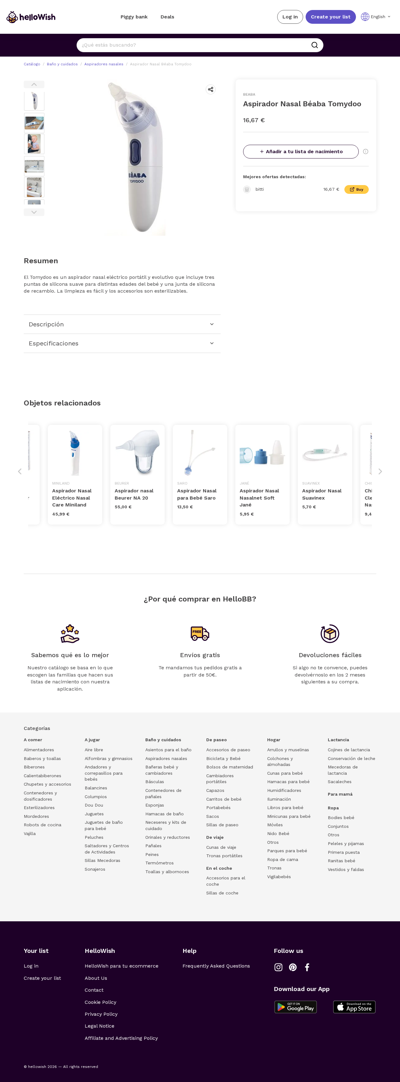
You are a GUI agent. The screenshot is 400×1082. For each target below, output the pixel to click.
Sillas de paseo (222, 824)
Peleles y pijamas (346, 843)
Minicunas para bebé (289, 816)
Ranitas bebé (341, 860)
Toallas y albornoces (167, 871)
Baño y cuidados (62, 64)
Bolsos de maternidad (229, 766)
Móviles (275, 824)
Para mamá (340, 794)
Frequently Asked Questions (216, 966)
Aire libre (94, 749)
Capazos (215, 790)
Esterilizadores (39, 807)
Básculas (154, 781)
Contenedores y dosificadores (40, 796)
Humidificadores (284, 790)
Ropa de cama (282, 859)
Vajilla (30, 833)
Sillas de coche (222, 892)
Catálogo (32, 64)
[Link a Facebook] (307, 967)
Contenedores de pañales (163, 793)
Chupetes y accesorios (47, 784)
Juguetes (94, 813)
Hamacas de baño (164, 813)
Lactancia (338, 739)
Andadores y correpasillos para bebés (103, 773)
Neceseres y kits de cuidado (165, 825)
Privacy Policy (101, 1014)
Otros (273, 842)
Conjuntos (338, 826)
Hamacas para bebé (288, 781)
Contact (94, 990)
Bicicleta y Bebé (223, 758)
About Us (96, 978)
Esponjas (154, 805)
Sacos (212, 816)
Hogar (273, 739)
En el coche (219, 868)
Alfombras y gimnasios (108, 758)
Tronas (274, 867)
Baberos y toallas (42, 758)
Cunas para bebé (285, 773)
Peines (152, 854)
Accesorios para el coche (225, 881)
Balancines (96, 787)
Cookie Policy (100, 1002)
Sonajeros (95, 869)
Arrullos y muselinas (288, 749)
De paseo (216, 739)
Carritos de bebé (224, 799)
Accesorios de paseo (228, 749)
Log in (290, 17)
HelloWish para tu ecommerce (121, 966)
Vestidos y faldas (346, 869)
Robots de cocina (42, 824)
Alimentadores (39, 749)
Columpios (96, 796)
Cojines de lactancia (349, 749)
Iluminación (279, 799)
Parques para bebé (287, 850)
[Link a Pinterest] (293, 967)
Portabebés (218, 807)
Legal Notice (99, 1026)
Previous (34, 84)
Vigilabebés (279, 876)
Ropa (333, 807)
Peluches (94, 837)
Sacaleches (340, 781)
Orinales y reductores (167, 837)
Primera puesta (344, 852)
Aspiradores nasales (103, 64)
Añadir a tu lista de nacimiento (304, 151)
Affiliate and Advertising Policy (121, 1038)
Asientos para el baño (168, 749)
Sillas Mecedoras (102, 860)
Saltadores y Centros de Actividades (107, 848)
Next (34, 212)
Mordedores (36, 816)
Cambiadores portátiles (220, 778)
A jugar (92, 739)
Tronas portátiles (224, 855)
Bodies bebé (341, 817)
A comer (33, 739)
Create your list (331, 17)
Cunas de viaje (221, 847)
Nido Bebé (278, 833)
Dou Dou (94, 805)
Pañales (153, 845)
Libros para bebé (285, 807)
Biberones (34, 766)
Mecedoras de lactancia (343, 770)
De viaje (215, 837)
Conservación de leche (351, 758)
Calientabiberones (42, 775)
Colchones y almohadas (280, 761)
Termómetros (159, 862)
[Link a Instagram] (278, 967)
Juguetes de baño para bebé (104, 825)
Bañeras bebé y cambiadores (161, 770)
